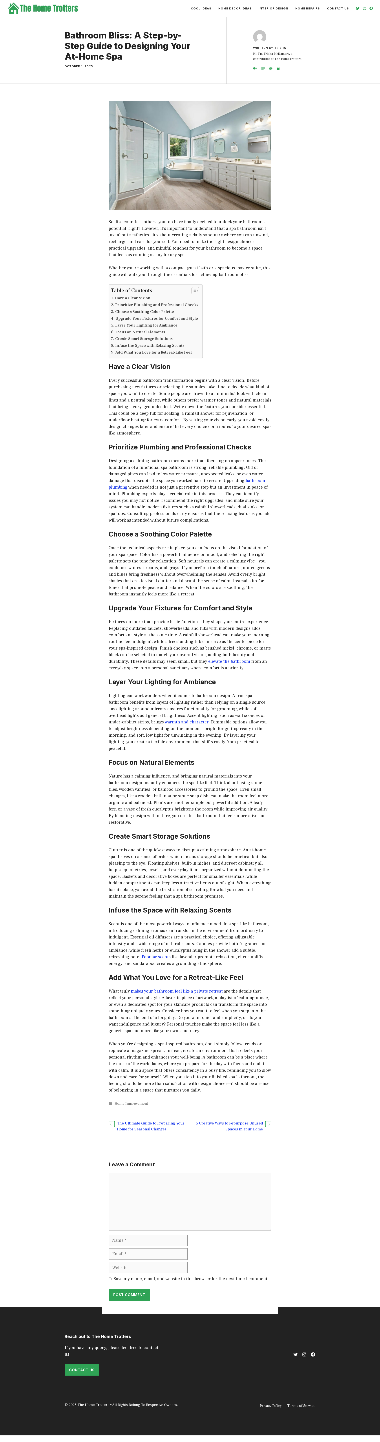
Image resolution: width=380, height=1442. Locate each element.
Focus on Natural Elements (140, 332)
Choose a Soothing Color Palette (144, 311)
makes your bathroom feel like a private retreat (177, 991)
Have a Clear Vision (132, 298)
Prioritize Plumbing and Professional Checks (156, 304)
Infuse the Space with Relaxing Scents (149, 345)
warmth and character (186, 722)
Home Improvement (131, 1103)
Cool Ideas (201, 8)
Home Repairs (307, 8)
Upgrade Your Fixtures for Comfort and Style (156, 318)
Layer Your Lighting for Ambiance (146, 325)
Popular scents (156, 957)
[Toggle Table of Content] (193, 290)
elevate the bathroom (229, 661)
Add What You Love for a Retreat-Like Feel (153, 352)
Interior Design (273, 8)
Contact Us (338, 8)
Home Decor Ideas (235, 8)
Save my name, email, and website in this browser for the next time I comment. (191, 1279)
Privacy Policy (271, 1405)
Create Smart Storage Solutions (144, 338)
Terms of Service (301, 1405)
